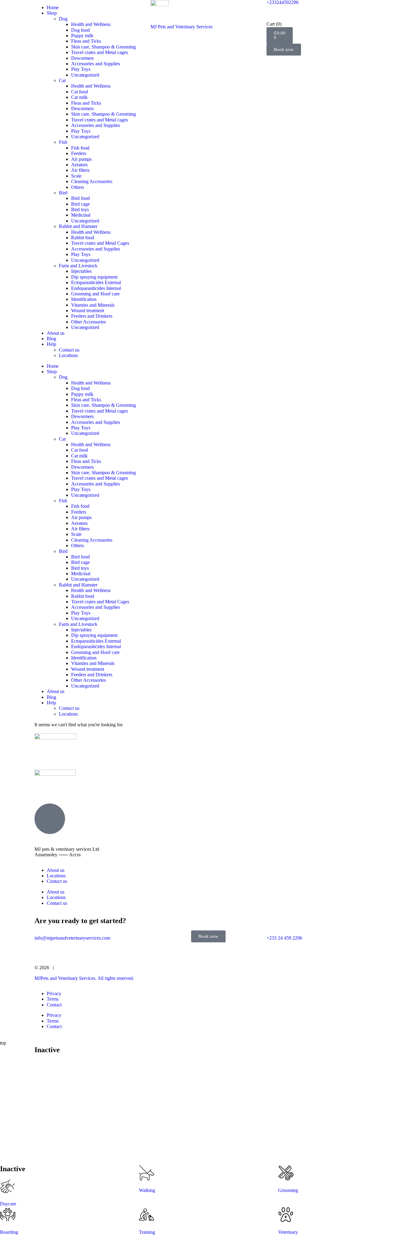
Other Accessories (88, 321)
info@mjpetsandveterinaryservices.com (72, 938)
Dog (63, 18)
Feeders (78, 153)
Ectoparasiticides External (96, 282)
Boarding (9, 1232)
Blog (51, 338)
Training (147, 1232)
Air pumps (81, 159)
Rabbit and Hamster (78, 226)
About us (55, 333)
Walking (147, 1190)
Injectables (81, 271)
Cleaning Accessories (91, 181)
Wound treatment (87, 310)
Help (51, 344)
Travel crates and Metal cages (99, 52)
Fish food (80, 147)
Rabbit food (82, 237)
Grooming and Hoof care (95, 293)
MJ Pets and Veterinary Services (181, 26)
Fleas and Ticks (86, 41)
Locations (68, 355)
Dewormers (82, 58)
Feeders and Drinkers (91, 316)
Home (53, 7)
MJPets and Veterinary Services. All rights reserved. (84, 978)
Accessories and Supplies (95, 63)
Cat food (79, 91)
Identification (83, 299)
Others (77, 187)
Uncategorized (85, 75)
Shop (52, 13)
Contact (54, 1004)
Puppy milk (82, 35)
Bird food (80, 198)
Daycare (8, 1203)
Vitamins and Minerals (92, 305)
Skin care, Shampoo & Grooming (103, 46)
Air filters (80, 170)
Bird (63, 192)
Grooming (288, 1190)
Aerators (79, 164)
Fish (63, 142)
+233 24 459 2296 (284, 938)
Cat (62, 80)
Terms (53, 999)
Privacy (54, 993)
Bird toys (80, 209)
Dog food (80, 30)
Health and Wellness (91, 24)
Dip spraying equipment (94, 277)
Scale (76, 176)
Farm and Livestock (78, 265)
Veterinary (288, 1232)
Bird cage (80, 204)
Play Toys (80, 69)
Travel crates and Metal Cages (100, 243)
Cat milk (79, 97)
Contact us (69, 349)
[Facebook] (58, 788)
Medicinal (80, 215)
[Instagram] (42, 788)
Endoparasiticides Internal (96, 288)
